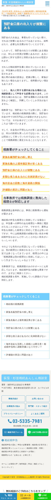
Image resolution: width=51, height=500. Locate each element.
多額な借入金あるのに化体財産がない (24, 176)
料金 (30, 464)
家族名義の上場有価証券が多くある (23, 163)
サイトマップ (7, 467)
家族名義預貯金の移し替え (18, 157)
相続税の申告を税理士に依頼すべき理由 (18, 452)
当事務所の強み (13, 406)
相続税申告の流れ (9, 445)
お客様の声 (13, 464)
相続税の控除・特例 (35, 448)
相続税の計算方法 (39, 445)
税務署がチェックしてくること (21, 296)
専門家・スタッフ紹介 (37, 406)
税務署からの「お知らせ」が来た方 (16, 455)
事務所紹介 (13, 399)
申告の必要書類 (24, 445)
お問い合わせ (37, 399)
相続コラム (38, 464)
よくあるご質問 (37, 414)
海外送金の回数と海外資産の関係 (21, 183)
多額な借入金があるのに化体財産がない (26, 336)
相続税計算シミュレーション (13, 448)
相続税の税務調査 (15, 304)
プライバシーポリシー (13, 414)
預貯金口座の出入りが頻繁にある (21, 170)
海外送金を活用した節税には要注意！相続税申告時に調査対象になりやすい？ (25, 345)
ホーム (4, 464)
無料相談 (23, 464)
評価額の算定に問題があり (18, 189)
